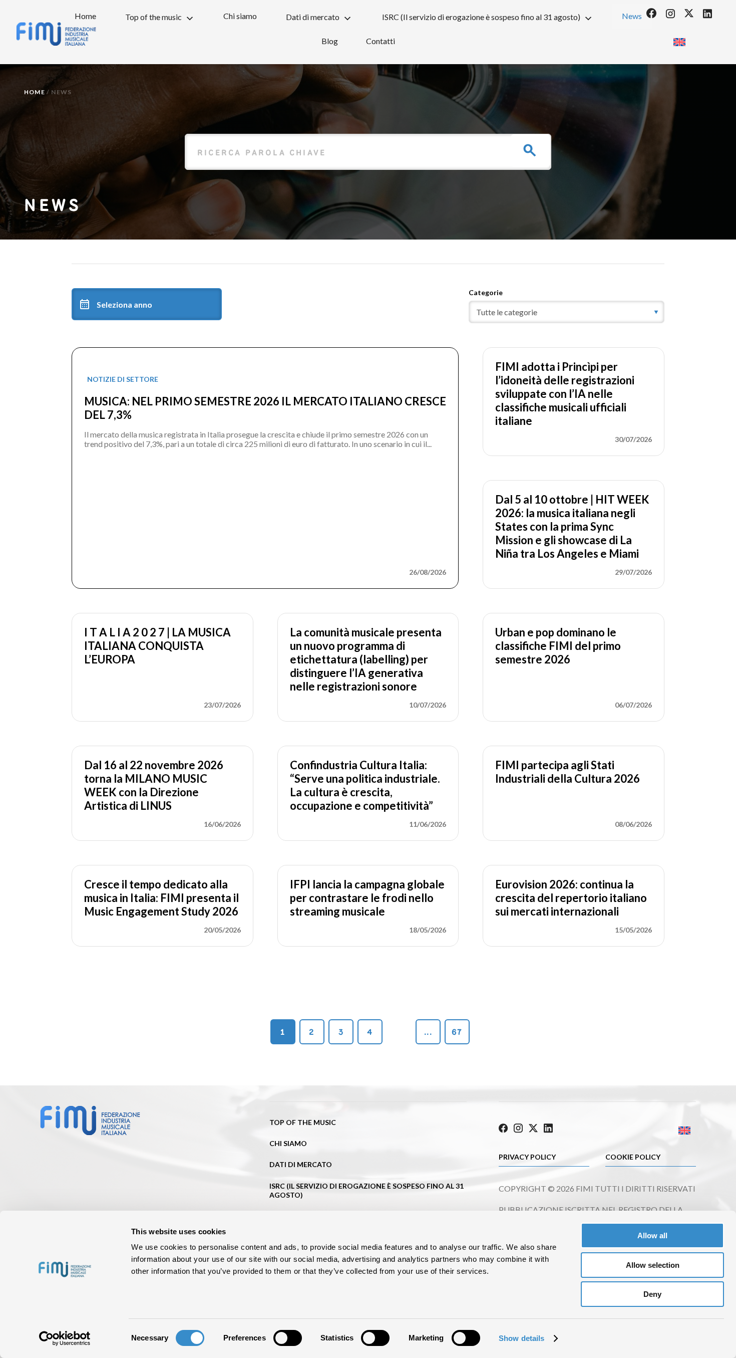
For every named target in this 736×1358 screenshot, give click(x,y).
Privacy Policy (527, 1157)
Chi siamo (240, 16)
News (632, 16)
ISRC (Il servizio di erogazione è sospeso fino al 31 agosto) (481, 17)
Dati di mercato (312, 17)
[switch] (287, 1338)
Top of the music (153, 17)
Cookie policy (632, 1157)
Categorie (486, 292)
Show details (521, 1338)
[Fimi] (90, 1133)
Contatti (380, 41)
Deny (652, 1294)
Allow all (652, 1235)
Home (85, 16)
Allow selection (652, 1265)
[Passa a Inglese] (679, 39)
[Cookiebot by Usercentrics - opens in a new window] (65, 1338)
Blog (329, 41)
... (428, 1032)
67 (457, 1032)
